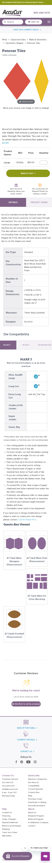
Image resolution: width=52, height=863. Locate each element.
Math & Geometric (38, 40)
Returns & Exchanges (11, 826)
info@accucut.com (10, 789)
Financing (6, 816)
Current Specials (35, 789)
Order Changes (9, 819)
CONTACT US (26, 751)
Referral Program (35, 819)
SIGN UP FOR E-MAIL (26, 728)
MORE (5, 143)
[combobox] (14, 22)
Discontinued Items (36, 806)
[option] (4, 39)
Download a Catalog (37, 802)
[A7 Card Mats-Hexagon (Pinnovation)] (14, 543)
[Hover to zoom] (26, 81)
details (13, 202)
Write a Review (9, 55)
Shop (4, 39)
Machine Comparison (37, 779)
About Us (32, 813)
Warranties (7, 836)
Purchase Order (35, 799)
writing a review (40, 194)
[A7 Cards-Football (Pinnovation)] (14, 619)
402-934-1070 (8, 786)
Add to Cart (27, 173)
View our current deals (26, 30)
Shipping (6, 829)
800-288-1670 (42, 13)
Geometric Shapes (14, 43)
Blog (30, 796)
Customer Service (10, 779)
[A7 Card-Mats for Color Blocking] (37, 581)
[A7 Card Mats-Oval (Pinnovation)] (37, 543)
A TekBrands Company (38, 822)
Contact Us (7, 813)
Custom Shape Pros (27, 520)
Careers (31, 826)
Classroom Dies (18, 40)
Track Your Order (9, 832)
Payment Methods (10, 822)
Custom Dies (34, 792)
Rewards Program (36, 816)
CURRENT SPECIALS (26, 740)
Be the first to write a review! (26, 704)
